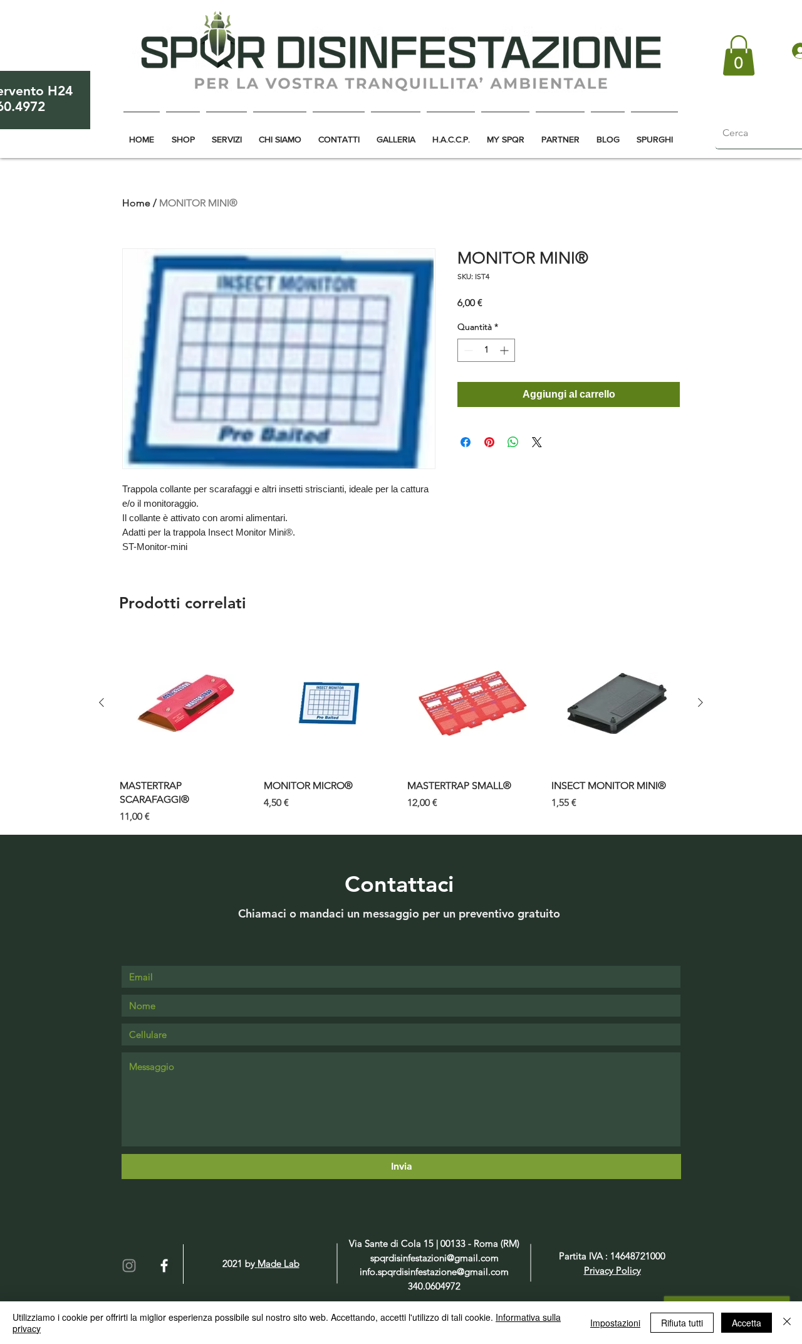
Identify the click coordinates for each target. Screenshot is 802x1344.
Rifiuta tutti (682, 1322)
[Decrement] (467, 350)
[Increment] (505, 350)
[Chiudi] (786, 1322)
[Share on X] (536, 442)
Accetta (746, 1322)
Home (136, 203)
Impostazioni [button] (615, 1322)
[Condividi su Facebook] (465, 442)
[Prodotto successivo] (700, 702)
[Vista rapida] (185, 703)
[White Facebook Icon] (164, 1265)
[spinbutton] (486, 350)
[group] (401, 731)
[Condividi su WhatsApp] (513, 442)
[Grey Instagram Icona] (129, 1265)
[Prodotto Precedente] (101, 702)
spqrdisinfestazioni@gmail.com (434, 1258)
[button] (739, 55)
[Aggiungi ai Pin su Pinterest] (489, 442)
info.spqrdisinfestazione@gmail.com (434, 1272)
